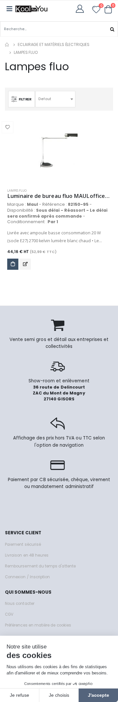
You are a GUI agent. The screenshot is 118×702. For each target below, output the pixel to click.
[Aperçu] (25, 264)
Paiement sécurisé (23, 544)
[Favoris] (96, 10)
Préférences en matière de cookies (38, 625)
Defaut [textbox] (44, 98)
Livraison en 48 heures (27, 555)
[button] (108, 9)
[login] (82, 8)
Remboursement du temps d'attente (40, 566)
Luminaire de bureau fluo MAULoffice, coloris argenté (59, 196)
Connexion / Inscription (27, 577)
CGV (9, 614)
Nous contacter (19, 603)
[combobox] (55, 99)
